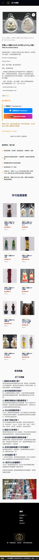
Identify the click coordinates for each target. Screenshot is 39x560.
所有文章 (22, 523)
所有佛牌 (22, 515)
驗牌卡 (21, 518)
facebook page (18, 116)
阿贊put (9, 38)
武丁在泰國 (15, 3)
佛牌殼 (21, 520)
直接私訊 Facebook (18, 110)
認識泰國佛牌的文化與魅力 (9, 131)
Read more (7, 232)
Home (3, 38)
